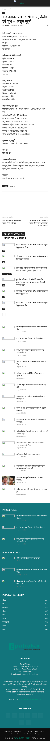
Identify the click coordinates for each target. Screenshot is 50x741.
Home (4, 9)
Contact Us (8, 731)
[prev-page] (3, 314)
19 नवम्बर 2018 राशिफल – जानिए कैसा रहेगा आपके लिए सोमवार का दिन (38, 223)
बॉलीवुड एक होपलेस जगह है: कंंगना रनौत (28, 454)
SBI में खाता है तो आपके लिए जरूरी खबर (28, 558)
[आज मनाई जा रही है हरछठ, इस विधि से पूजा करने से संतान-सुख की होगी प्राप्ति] (8, 271)
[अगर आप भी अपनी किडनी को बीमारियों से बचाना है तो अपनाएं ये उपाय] (8, 364)
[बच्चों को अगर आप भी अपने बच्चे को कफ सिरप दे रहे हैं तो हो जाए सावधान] (8, 341)
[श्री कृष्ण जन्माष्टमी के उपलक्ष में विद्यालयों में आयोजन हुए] (8, 492)
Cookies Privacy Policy (31, 734)
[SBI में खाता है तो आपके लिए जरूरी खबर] (8, 561)
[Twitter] (21, 722)
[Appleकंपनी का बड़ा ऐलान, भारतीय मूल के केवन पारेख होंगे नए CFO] (8, 399)
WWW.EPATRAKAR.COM (22, 738)
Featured (12, 186)
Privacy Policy (39, 731)
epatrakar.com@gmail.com (30, 699)
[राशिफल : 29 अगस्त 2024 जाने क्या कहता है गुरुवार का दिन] (8, 247)
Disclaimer (17, 731)
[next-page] (7, 314)
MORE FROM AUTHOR (15, 238)
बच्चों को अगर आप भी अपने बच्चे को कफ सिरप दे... (31, 338)
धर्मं (10, 9)
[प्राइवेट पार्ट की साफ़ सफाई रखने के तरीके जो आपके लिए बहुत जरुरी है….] (8, 572)
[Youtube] (28, 722)
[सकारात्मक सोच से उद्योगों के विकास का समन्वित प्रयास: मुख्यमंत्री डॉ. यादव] (8, 445)
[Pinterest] (27, 715)
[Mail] (21, 715)
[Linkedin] (14, 715)
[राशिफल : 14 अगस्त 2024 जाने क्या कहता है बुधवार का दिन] (8, 305)
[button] (4, 3)
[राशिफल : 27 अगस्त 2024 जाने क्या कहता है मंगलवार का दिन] (8, 259)
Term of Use (28, 731)
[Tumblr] (40, 715)
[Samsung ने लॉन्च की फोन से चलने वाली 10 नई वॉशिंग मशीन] (8, 388)
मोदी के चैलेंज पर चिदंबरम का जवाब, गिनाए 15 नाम (11, 221)
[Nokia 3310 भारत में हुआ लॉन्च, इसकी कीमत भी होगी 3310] (8, 584)
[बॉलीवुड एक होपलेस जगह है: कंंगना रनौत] (8, 457)
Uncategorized (7, 274)
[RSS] (34, 715)
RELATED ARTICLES (14, 234)
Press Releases (16, 734)
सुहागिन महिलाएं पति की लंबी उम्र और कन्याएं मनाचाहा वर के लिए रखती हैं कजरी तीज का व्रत (30, 282)
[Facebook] (8, 715)
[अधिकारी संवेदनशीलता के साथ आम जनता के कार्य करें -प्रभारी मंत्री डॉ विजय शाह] (8, 434)
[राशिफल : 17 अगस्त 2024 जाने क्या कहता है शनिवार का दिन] (8, 294)
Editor (7, 25)
